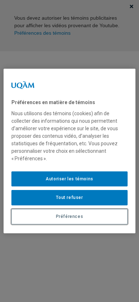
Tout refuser (69, 197)
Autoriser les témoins (69, 178)
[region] (70, 151)
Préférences (69, 216)
